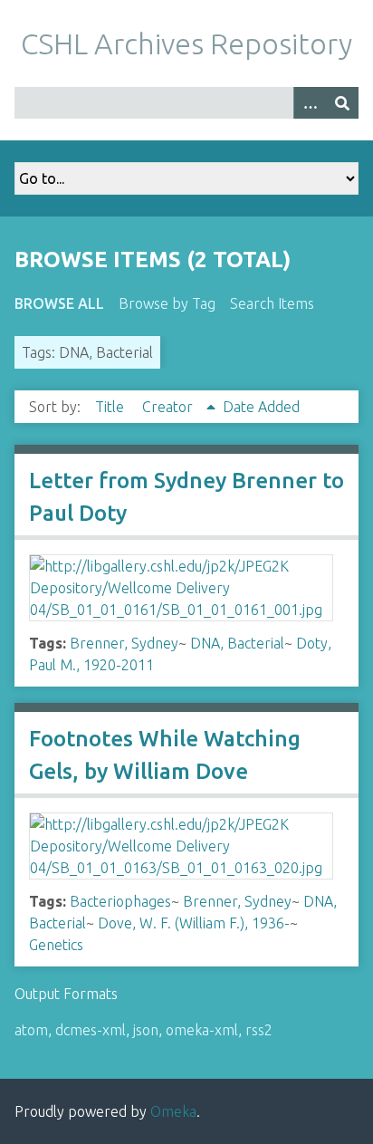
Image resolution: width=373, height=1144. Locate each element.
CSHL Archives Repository (186, 43)
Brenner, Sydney (124, 643)
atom (31, 1030)
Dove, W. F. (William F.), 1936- (194, 923)
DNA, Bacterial (237, 643)
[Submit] (342, 103)
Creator (169, 407)
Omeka (173, 1111)
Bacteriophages (120, 901)
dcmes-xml (90, 1030)
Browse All (59, 303)
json (145, 1030)
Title (111, 407)
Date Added (261, 407)
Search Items (272, 303)
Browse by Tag (167, 303)
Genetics (56, 945)
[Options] (309, 103)
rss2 (259, 1030)
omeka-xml (202, 1030)
